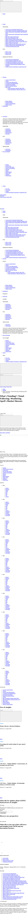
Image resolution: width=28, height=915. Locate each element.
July (6, 495)
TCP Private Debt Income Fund (12, 46)
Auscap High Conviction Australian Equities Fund (16, 30)
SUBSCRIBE (3, 813)
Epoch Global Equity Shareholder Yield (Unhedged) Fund (15, 883)
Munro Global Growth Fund (11, 42)
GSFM (4, 697)
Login (1, 194)
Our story (7, 188)
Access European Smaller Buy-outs (13, 60)
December (7, 515)
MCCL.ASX (8, 51)
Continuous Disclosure (8, 861)
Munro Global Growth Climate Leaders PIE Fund (16, 41)
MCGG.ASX (8, 53)
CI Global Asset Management (11, 83)
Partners (4, 77)
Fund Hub (5, 116)
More (1, 739)
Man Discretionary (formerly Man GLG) (17, 89)
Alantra (7, 81)
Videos (6, 170)
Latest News (8, 165)
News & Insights (6, 151)
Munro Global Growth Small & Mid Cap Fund (15, 44)
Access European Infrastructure (12, 59)
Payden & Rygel (9, 102)
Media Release (8, 172)
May (6, 493)
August (7, 496)
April (6, 491)
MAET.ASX (8, 54)
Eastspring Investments (10, 84)
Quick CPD (8, 173)
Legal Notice (5, 858)
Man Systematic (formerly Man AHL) (16, 88)
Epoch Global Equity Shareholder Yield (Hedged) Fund (15, 882)
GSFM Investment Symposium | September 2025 (16, 192)
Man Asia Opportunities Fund (11, 38)
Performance (8, 131)
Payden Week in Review (8, 469)
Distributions (8, 130)
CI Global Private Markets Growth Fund (14, 61)
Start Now (2, 818)
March (6, 490)
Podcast (4, 474)
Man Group (7, 87)
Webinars (7, 174)
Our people (7, 190)
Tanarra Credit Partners (10, 103)
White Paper (5, 480)
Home (4, 13)
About (4, 186)
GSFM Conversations (10, 168)
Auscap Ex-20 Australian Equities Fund (13, 29)
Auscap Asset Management (11, 82)
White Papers (8, 175)
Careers (7, 191)
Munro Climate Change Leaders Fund (13, 39)
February (7, 489)
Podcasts (7, 169)
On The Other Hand (9, 167)
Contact (4, 194)
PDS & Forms (8, 132)
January (7, 488)
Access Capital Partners (10, 79)
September (7, 511)
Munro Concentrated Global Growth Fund (14, 40)
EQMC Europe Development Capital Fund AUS (15, 66)
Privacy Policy (6, 859)
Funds (4, 24)
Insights (7, 164)
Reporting (7, 133)
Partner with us (8, 104)
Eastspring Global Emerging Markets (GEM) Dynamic (14, 880)
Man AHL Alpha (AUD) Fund (12, 36)
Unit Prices (7, 128)
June (6, 494)
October (7, 513)
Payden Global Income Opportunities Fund (14, 45)
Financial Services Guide (8, 860)
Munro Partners (8, 101)
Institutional (5, 106)
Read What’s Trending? (5, 432)
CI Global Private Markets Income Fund (14, 63)
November (7, 514)
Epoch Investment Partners (11, 86)
